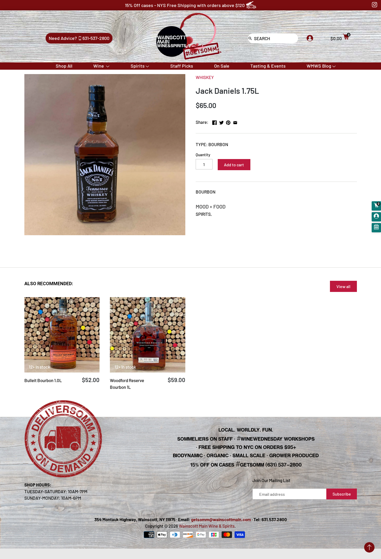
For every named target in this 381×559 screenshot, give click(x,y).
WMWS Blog (319, 66)
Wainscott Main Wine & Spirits (207, 525)
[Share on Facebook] (214, 121)
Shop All (64, 66)
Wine (99, 66)
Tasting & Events (268, 66)
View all (343, 286)
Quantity (203, 154)
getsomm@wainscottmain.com (221, 519)
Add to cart (234, 164)
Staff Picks (181, 66)
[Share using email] (235, 121)
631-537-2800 (95, 38)
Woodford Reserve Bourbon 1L (127, 384)
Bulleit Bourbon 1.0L (43, 380)
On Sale (221, 66)
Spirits (138, 66)
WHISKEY (205, 77)
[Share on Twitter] (221, 121)
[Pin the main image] (228, 121)
